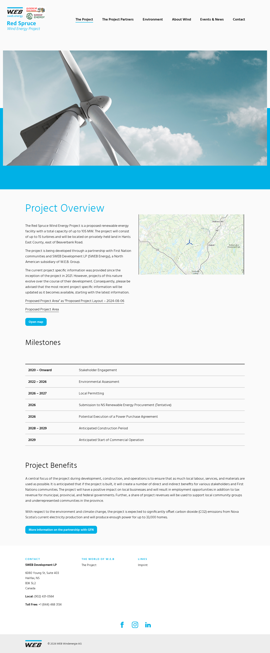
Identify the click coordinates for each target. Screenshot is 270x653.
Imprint (143, 565)
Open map (36, 322)
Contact (239, 19)
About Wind (181, 19)
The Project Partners (118, 19)
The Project (86, 19)
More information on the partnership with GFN (61, 529)
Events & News (212, 19)
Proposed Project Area (42, 309)
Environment (153, 19)
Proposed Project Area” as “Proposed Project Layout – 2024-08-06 (74, 300)
